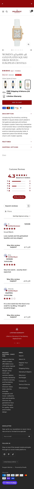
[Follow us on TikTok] (13, 454)
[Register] (29, 436)
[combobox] (21, 216)
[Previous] (3, 50)
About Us (22, 359)
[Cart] (31, 12)
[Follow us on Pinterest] (9, 454)
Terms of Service (24, 384)
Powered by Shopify (20, 467)
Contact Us (22, 381)
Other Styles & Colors (9, 78)
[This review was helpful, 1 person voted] (25, 247)
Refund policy (23, 388)
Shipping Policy (24, 368)
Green (20, 84)
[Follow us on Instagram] (4, 454)
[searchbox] (15, 205)
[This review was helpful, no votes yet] (24, 281)
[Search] (7, 11)
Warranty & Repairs (25, 372)
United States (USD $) (9, 462)
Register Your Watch (23, 364)
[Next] (31, 50)
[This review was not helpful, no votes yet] (28, 247)
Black (5, 84)
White (28, 84)
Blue (13, 84)
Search (21, 356)
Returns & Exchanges (22, 376)
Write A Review (19, 197)
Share (4, 155)
